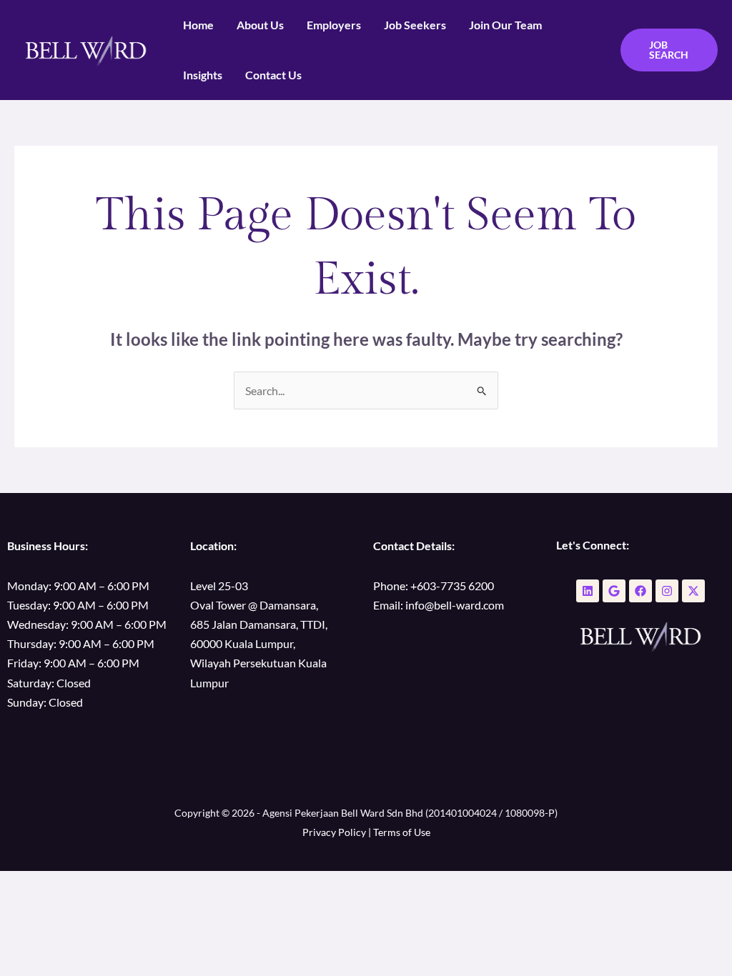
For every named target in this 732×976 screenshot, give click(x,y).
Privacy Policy (334, 832)
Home (198, 24)
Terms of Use (401, 832)
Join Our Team (505, 24)
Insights (202, 74)
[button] (669, 50)
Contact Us (273, 74)
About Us (260, 24)
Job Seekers (415, 24)
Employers (334, 24)
